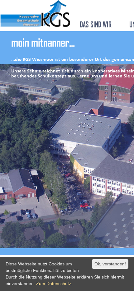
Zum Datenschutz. (54, 283)
